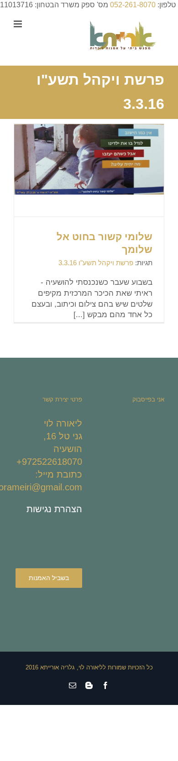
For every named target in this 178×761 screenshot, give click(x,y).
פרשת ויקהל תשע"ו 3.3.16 (95, 263)
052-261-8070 (133, 5)
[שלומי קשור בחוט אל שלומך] (89, 159)
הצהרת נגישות (54, 509)
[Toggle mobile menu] (18, 24)
